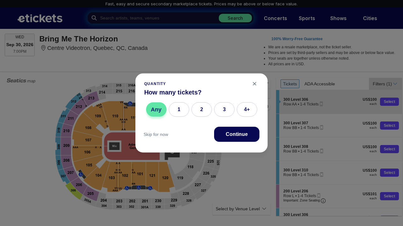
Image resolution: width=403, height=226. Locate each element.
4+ (247, 109)
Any (156, 109)
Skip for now (156, 134)
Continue (237, 134)
